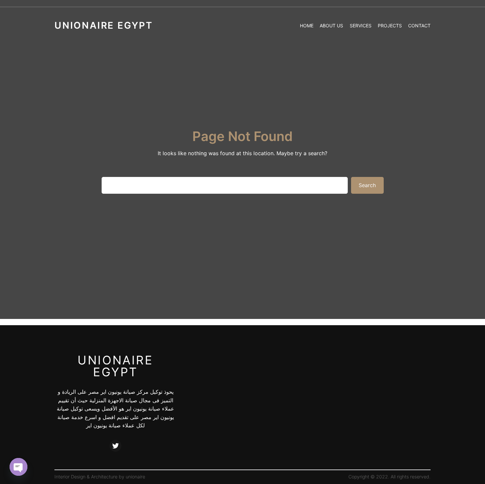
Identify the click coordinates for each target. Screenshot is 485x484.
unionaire (135, 476)
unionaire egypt (115, 366)
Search (367, 185)
